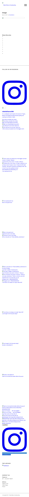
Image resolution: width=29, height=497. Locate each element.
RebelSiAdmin (11, 14)
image (4, 13)
